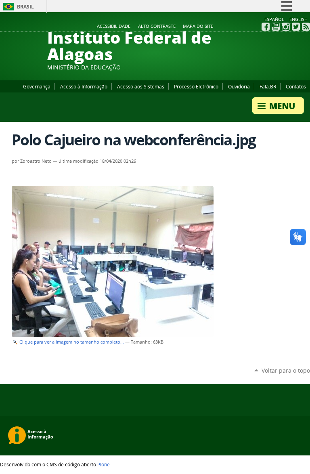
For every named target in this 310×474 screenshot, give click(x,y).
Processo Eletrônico (196, 86)
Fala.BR (268, 86)
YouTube (276, 27)
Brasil (25, 6)
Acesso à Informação (83, 86)
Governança (36, 86)
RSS (306, 27)
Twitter (296, 27)
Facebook (266, 27)
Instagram (286, 27)
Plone (103, 464)
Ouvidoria (239, 86)
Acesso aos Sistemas (140, 86)
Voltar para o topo (286, 370)
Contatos (296, 86)
